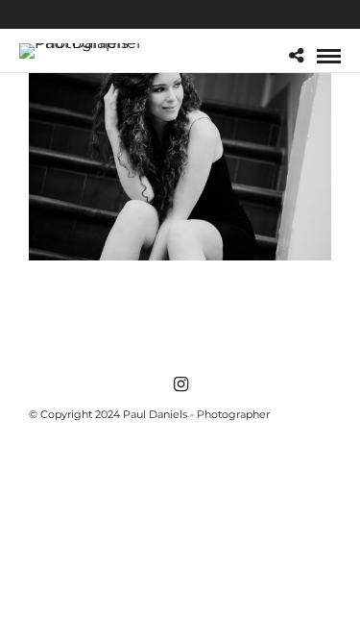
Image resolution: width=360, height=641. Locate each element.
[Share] (296, 56)
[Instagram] (180, 384)
